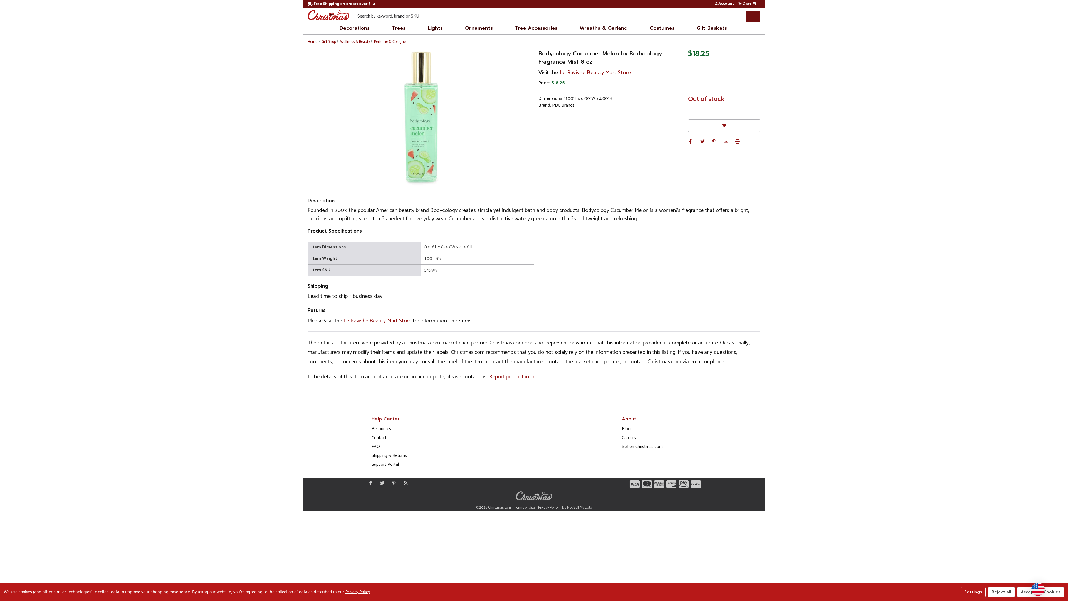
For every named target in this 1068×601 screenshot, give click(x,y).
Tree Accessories (536, 28)
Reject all (1001, 592)
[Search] (753, 16)
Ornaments (479, 28)
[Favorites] (724, 125)
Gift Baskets (712, 28)
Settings (973, 592)
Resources (381, 429)
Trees (399, 28)
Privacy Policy (548, 508)
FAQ (376, 446)
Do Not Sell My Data (577, 508)
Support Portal (385, 464)
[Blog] (404, 483)
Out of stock (706, 99)
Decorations (355, 28)
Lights (435, 28)
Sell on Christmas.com (642, 446)
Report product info (511, 376)
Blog (626, 429)
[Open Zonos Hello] (1038, 589)
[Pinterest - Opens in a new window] (392, 483)
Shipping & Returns (389, 455)
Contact (379, 438)
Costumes (662, 28)
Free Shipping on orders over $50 (344, 4)
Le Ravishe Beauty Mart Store (595, 72)
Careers (629, 438)
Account (726, 4)
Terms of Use (524, 508)
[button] (690, 141)
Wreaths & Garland (603, 28)
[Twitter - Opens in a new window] (381, 483)
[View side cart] (754, 4)
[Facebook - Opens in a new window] (369, 483)
